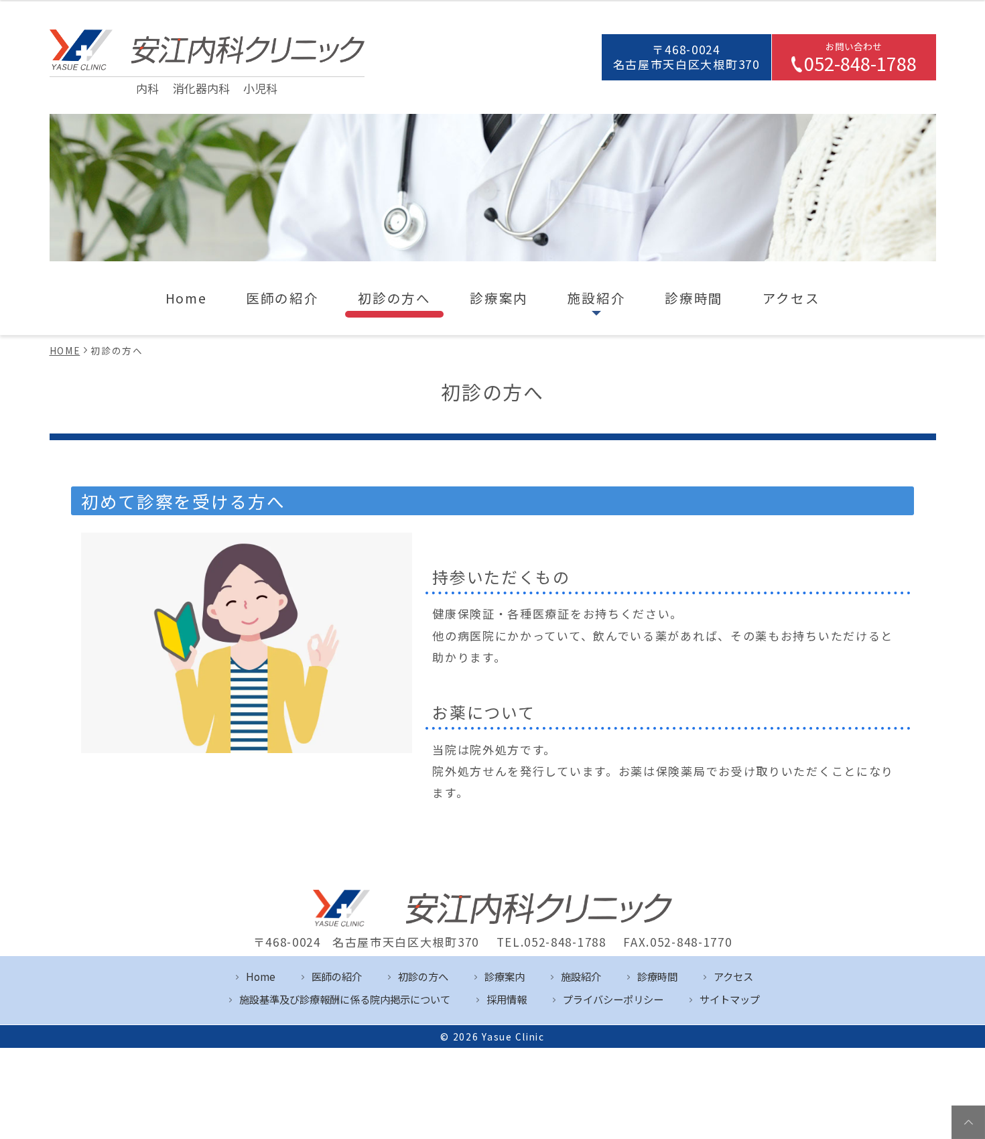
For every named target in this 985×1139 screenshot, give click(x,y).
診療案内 (499, 298)
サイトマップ (730, 999)
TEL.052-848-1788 (551, 942)
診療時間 (694, 298)
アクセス (791, 298)
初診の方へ (394, 298)
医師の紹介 (282, 298)
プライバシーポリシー (613, 999)
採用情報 (506, 999)
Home (186, 298)
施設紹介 (597, 298)
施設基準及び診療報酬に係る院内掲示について (344, 999)
